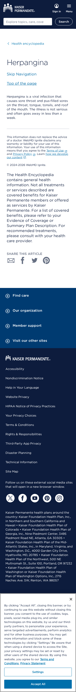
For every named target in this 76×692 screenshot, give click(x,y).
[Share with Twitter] (34, 260)
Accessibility (14, 369)
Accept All (38, 684)
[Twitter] (9, 498)
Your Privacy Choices (20, 415)
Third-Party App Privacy (23, 443)
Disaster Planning (18, 452)
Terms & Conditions (19, 425)
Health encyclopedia (26, 44)
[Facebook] (22, 498)
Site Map (11, 471)
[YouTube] (34, 498)
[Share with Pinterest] (46, 260)
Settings (37, 672)
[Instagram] (58, 498)
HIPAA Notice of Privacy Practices (30, 406)
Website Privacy (17, 397)
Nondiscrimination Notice (24, 378)
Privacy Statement (32, 663)
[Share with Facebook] (23, 260)
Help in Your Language (22, 387)
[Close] (71, 599)
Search (64, 21)
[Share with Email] (11, 260)
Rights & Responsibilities (23, 434)
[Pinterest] (46, 498)
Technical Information (21, 462)
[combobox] (27, 21)
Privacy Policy (22, 154)
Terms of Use (55, 150)
